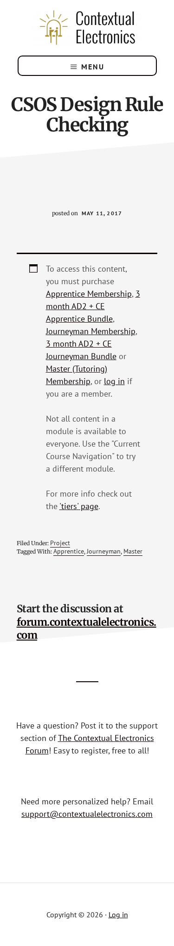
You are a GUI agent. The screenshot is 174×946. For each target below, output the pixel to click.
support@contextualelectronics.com (87, 814)
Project (60, 543)
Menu (92, 66)
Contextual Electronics (87, 27)
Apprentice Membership (89, 293)
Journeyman (104, 551)
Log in (118, 914)
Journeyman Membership (90, 331)
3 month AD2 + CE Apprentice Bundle (93, 306)
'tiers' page (78, 506)
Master (132, 551)
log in (114, 381)
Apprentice (68, 551)
